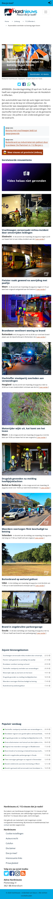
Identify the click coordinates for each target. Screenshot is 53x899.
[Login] (49, 2)
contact (6, 825)
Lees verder (39, 239)
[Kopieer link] (33, 85)
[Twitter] (6, 874)
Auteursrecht (12, 838)
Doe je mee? (11, 853)
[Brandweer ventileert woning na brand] (26, 310)
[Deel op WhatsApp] (29, 85)
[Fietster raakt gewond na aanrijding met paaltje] (26, 260)
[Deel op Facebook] (24, 85)
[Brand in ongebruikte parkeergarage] (26, 607)
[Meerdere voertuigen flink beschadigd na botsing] (26, 509)
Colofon (9, 843)
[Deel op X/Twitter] (19, 85)
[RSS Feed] (23, 874)
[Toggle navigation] (45, 11)
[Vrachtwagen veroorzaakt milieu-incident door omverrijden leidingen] (26, 210)
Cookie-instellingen (14, 833)
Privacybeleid (12, 863)
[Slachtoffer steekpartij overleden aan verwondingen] (26, 358)
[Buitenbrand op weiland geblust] (26, 559)
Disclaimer (11, 848)
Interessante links (14, 858)
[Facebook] (11, 874)
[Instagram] (17, 874)
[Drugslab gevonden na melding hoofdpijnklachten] (26, 459)
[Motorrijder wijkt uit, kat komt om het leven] (26, 408)
